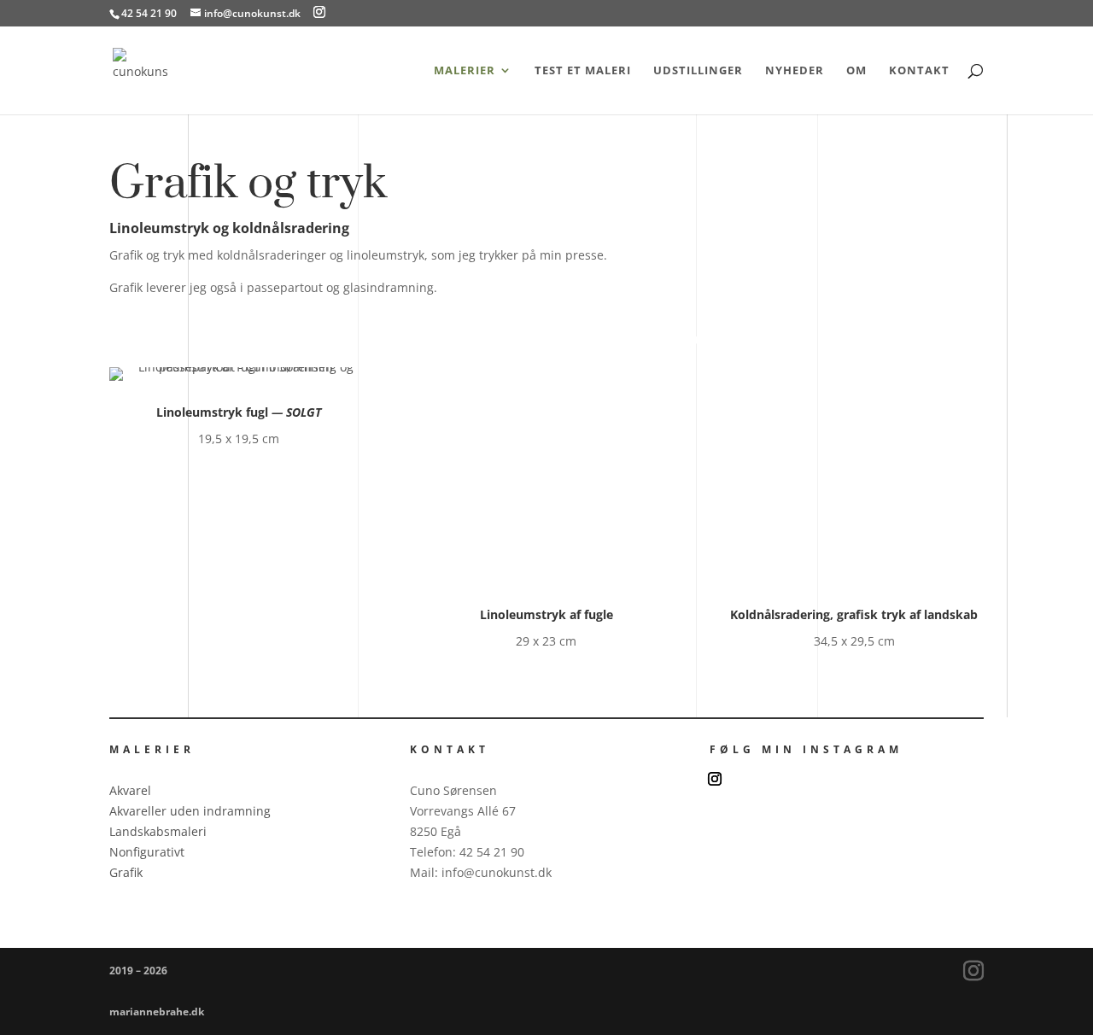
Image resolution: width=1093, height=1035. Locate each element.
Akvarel (130, 790)
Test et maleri (583, 71)
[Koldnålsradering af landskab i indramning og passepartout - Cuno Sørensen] (854, 578)
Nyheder (794, 71)
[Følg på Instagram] (714, 778)
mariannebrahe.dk (156, 1011)
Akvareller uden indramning (190, 811)
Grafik (126, 872)
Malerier (464, 71)
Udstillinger (698, 71)
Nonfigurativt (146, 852)
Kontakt (919, 71)
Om (856, 71)
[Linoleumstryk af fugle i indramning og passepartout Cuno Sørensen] (546, 578)
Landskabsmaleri (158, 831)
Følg (757, 777)
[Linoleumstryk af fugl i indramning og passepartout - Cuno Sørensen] (239, 367)
